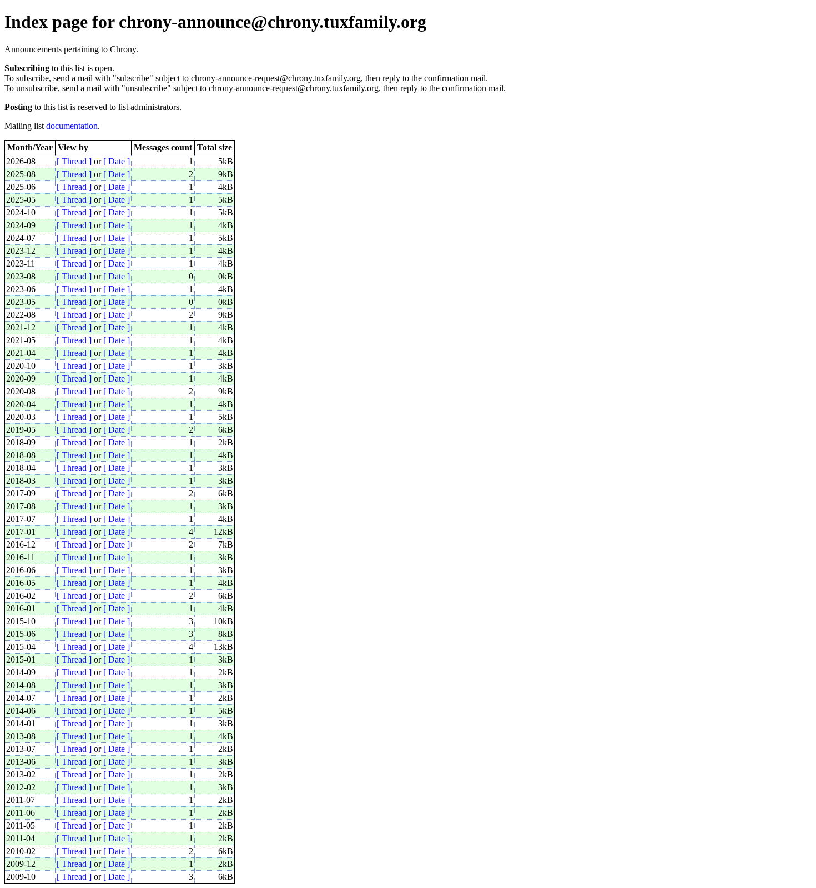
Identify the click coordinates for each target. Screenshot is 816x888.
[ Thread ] (74, 161)
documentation (72, 126)
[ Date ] (116, 161)
